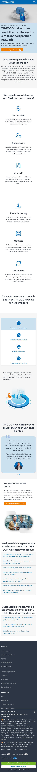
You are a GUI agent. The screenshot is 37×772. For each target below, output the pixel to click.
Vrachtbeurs (5, 651)
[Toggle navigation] (34, 2)
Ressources (5, 692)
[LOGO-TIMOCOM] (8, 2)
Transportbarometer (7, 704)
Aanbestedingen (6, 662)
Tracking (4, 675)
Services (4, 647)
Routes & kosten (6, 666)
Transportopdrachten (8, 672)
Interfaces (4, 679)
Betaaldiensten (6, 687)
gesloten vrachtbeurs (8, 655)
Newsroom (4, 700)
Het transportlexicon (8, 708)
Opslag (3, 659)
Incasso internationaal (8, 683)
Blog (2, 696)
